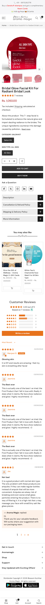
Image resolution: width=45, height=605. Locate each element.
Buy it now (23, 176)
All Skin (7, 153)
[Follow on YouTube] (31, 189)
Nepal (22, 11)
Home (4, 25)
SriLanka (30, 11)
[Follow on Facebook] (4, 189)
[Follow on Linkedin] (24, 189)
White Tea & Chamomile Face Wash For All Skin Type (31, 274)
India (15, 11)
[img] (8, 349)
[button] (8, 95)
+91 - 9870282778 (23, 2)
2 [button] (21, 534)
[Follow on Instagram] (17, 189)
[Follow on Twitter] (11, 189)
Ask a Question (9, 182)
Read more (26, 129)
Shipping (18, 106)
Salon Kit (8, 140)
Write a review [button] (22, 333)
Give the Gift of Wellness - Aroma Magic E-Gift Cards (11, 272)
